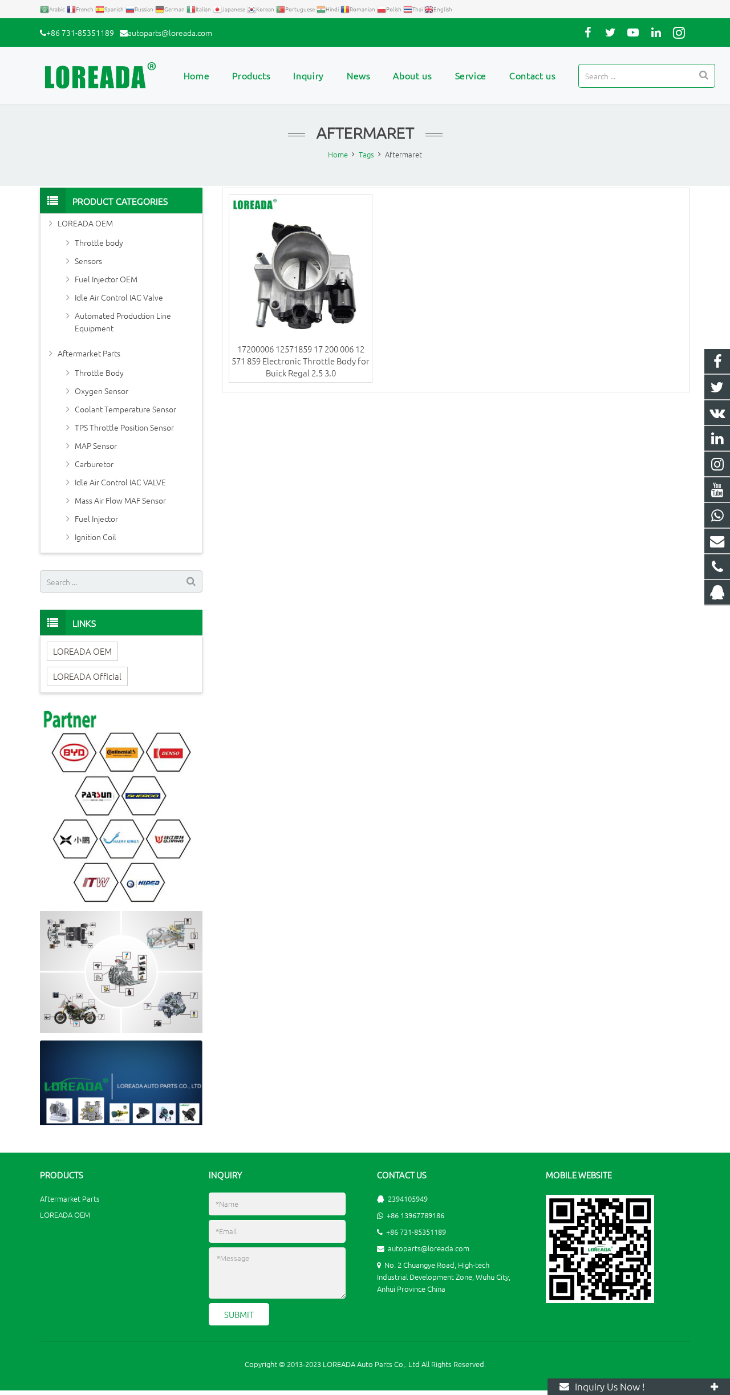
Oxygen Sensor (101, 390)
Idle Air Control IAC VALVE (120, 482)
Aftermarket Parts (89, 353)
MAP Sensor (96, 445)
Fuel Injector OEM (106, 279)
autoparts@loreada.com (170, 32)
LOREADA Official (87, 676)
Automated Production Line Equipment (123, 322)
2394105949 (408, 1198)
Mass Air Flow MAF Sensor (120, 500)
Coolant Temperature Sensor (125, 409)
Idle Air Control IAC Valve (119, 297)
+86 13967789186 (415, 1215)
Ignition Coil (95, 536)
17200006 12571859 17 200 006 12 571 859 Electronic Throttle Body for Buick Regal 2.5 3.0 (301, 361)
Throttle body (99, 242)
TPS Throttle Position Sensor (124, 427)
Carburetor (94, 463)
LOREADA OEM (85, 223)
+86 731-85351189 (80, 32)
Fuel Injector (96, 518)
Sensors (88, 260)
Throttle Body (99, 372)
